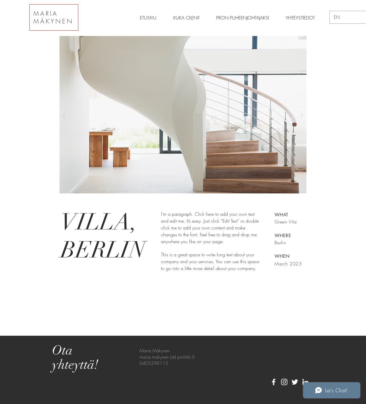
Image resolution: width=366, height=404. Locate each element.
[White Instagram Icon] (284, 382)
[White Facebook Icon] (273, 382)
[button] (183, 114)
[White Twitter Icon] (295, 382)
